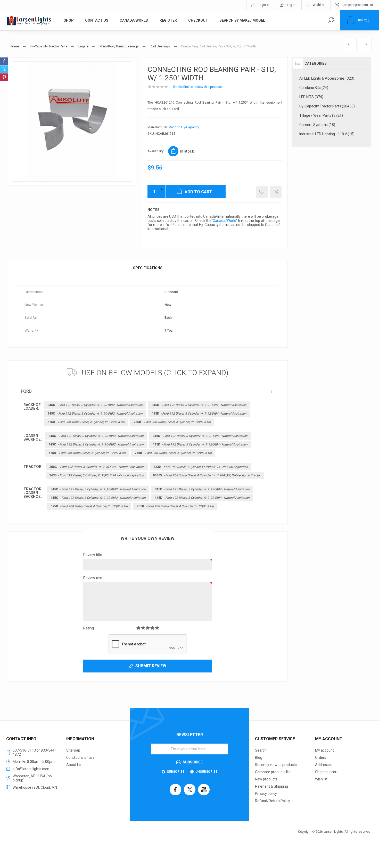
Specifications (147, 268)
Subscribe (175, 771)
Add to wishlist (262, 192)
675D (86, 422)
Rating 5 (157, 628)
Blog (258, 757)
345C (95, 405)
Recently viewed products (276, 765)
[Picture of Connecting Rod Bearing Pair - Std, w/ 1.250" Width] (72, 121)
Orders (320, 757)
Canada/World (224, 220)
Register (264, 5)
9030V (207, 475)
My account (324, 750)
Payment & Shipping (271, 786)
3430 (96, 475)
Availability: (155, 151)
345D (199, 405)
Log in (291, 5)
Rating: (89, 628)
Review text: (93, 578)
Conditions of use (80, 757)
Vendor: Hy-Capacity (184, 127)
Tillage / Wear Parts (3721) (321, 115)
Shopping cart (326, 772)
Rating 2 (143, 628)
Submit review (150, 665)
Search (261, 750)
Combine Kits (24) (313, 88)
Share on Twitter (4, 69)
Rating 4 (152, 628)
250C (96, 467)
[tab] (148, 268)
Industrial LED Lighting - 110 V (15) (327, 134)
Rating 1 (138, 628)
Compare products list (357, 5)
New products (266, 779)
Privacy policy (266, 794)
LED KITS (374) (311, 97)
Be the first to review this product (197, 87)
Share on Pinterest (4, 77)
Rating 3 (147, 628)
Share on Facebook (4, 61)
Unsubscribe (206, 771)
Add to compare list (276, 192)
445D (199, 413)
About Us (73, 765)
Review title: (93, 555)
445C (95, 413)
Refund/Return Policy (272, 801)
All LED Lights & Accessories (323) (326, 78)
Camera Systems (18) (317, 125)
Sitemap (73, 750)
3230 (200, 467)
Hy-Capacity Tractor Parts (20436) (327, 106)
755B (172, 422)
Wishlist (321, 779)
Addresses (324, 765)
